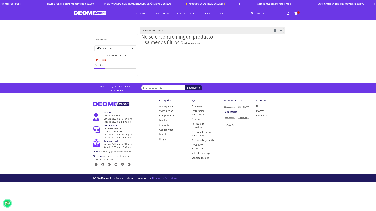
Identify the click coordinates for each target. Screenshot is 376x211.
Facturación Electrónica (198, 112)
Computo (164, 125)
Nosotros (261, 106)
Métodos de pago (201, 153)
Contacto (197, 106)
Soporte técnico (200, 157)
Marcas (260, 111)
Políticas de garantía (203, 140)
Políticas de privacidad (198, 125)
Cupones (196, 119)
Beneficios (262, 115)
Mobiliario (165, 120)
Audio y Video (166, 106)
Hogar (162, 139)
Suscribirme (193, 87)
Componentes (167, 115)
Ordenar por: (100, 40)
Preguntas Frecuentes (198, 146)
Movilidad (164, 134)
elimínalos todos (192, 43)
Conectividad (166, 129)
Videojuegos (166, 111)
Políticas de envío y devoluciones (202, 133)
